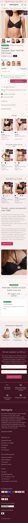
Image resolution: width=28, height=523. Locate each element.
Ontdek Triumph (7, 243)
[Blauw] (3, 195)
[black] (18, 63)
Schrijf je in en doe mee (14, 377)
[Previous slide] (2, 295)
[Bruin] (3, 132)
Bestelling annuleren (6, 464)
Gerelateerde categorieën (14, 325)
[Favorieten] (22, 4)
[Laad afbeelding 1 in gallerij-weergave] (14, 24)
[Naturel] (5, 132)
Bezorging (3, 447)
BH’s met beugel (17, 8)
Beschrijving (4, 101)
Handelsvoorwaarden (6, 457)
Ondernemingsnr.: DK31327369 (9, 481)
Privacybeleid (4, 462)
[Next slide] (26, 295)
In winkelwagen (18, 81)
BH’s (11, 8)
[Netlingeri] (13, 5)
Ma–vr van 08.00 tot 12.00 (7, 476)
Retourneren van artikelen (7, 443)
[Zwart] (1, 132)
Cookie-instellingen (5, 459)
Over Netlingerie (5, 450)
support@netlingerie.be (7, 474)
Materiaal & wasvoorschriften (8, 105)
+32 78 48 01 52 (5, 479)
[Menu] (2, 5)
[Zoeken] (5, 4)
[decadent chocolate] (3, 63)
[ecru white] (8, 63)
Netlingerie (4, 472)
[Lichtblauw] (5, 195)
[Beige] (17, 195)
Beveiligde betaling (6, 109)
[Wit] (18, 195)
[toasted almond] (13, 63)
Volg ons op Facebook (6, 431)
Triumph (24, 8)
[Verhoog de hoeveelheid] (8, 81)
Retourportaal (4, 445)
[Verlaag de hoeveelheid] (2, 81)
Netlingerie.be (7, 518)
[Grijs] (7, 195)
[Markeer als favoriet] (2, 12)
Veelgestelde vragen (6, 440)
